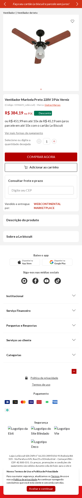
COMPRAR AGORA (41, 157)
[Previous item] (4, 4)
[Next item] (77, 4)
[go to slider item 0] (41, 89)
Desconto (45, 113)
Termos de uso (41, 384)
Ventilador (9, 12)
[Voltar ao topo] (74, 371)
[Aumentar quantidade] (54, 141)
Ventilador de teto (27, 12)
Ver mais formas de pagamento (24, 133)
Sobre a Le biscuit (19, 236)
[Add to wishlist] (72, 21)
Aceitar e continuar (41, 488)
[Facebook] (35, 281)
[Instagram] (24, 281)
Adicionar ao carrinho (44, 167)
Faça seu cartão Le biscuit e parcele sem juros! (41, 4)
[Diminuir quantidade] (39, 141)
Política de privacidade (44, 378)
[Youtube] (46, 281)
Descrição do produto (22, 220)
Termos (55, 476)
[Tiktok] (57, 281)
